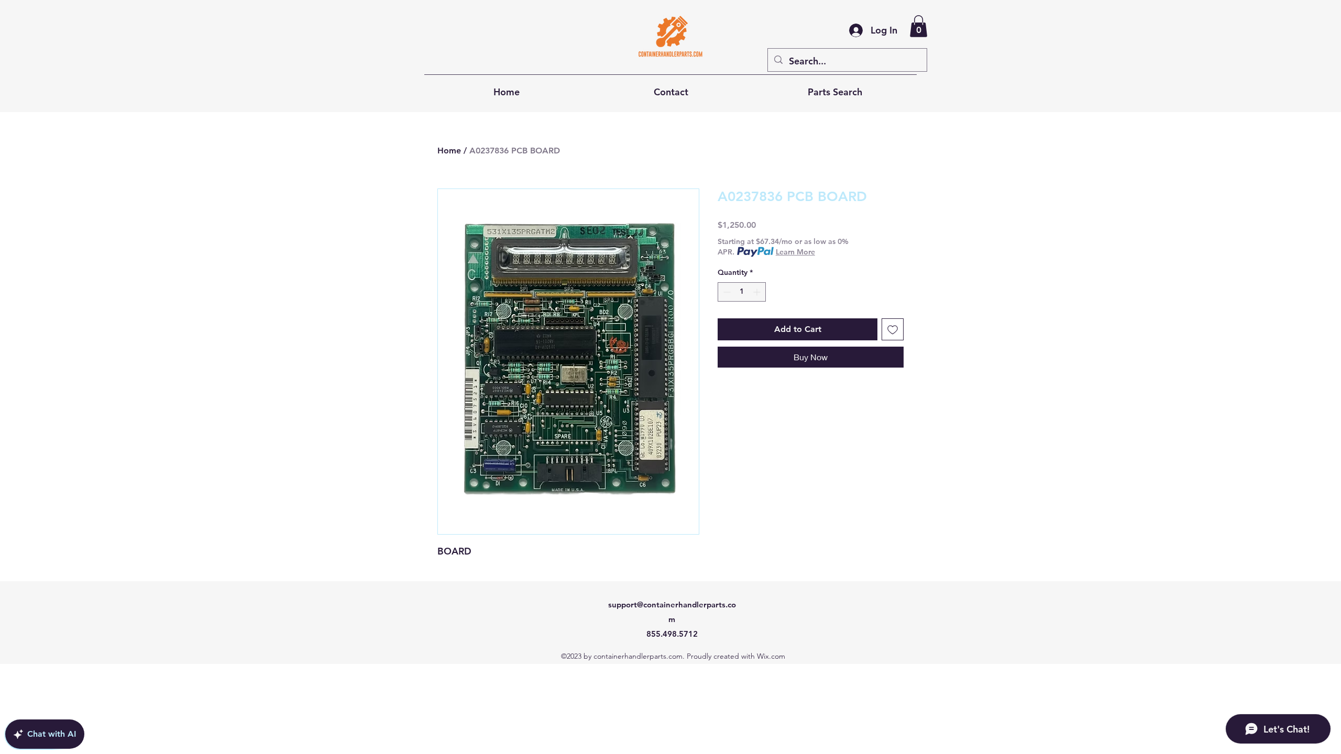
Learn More (795, 252)
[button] (918, 26)
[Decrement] (725, 292)
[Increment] (757, 292)
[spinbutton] (741, 292)
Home (449, 151)
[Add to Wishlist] (893, 329)
